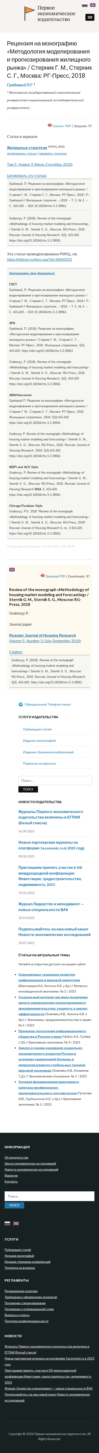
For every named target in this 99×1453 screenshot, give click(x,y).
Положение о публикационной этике (29, 1309)
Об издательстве (16, 1157)
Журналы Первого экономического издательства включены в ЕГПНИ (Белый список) (50, 817)
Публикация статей (37, 729)
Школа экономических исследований (30, 1163)
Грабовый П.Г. (20, 85)
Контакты (11, 1181)
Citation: (16, 652)
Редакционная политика (21, 1291)
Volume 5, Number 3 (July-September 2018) (45, 641)
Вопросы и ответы (17, 1315)
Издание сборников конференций (48, 752)
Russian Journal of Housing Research (42, 635)
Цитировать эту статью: (27, 176)
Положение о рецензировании (25, 1303)
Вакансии (11, 1175)
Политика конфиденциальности (26, 1321)
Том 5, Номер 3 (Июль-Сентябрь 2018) (40, 165)
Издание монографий (39, 740)
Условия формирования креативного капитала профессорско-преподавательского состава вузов (48, 1087)
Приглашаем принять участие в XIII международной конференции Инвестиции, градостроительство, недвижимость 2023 (48, 1376)
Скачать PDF (62, 126)
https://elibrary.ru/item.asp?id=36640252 (39, 260)
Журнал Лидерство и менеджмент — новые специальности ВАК (49, 1388)
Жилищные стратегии (27, 148)
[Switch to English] (93, 4)
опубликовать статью (22, 153)
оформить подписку (53, 153)
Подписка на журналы (39, 763)
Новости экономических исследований (31, 1169)
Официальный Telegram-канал (47, 704)
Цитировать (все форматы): (32, 273)
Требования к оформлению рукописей (31, 1297)
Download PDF (55, 576)
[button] (89, 17)
